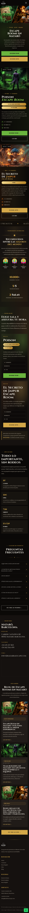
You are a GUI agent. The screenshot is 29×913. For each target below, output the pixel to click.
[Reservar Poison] (7, 14)
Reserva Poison (5, 878)
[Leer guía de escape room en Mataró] (14, 707)
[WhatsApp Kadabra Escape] (26, 910)
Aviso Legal (3, 910)
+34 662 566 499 (7, 647)
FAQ (2, 867)
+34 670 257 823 (7, 645)
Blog (2, 869)
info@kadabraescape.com (13, 656)
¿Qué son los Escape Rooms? (14, 564)
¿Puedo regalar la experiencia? (14, 582)
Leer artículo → (7, 739)
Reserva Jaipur (5, 880)
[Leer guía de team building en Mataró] (14, 749)
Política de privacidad (21, 910)
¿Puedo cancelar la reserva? (14, 598)
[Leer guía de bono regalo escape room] (14, 792)
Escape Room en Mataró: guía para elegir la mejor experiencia (12, 726)
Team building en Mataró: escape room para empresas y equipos (14, 769)
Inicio (2, 860)
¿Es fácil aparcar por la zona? (14, 587)
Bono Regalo (4, 865)
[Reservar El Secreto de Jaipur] (21, 14)
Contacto (3, 862)
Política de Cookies (11, 910)
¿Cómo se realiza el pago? (14, 593)
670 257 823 (6, 437)
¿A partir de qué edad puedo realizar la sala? (14, 570)
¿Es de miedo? (14, 576)
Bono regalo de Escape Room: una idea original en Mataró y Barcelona (14, 811)
